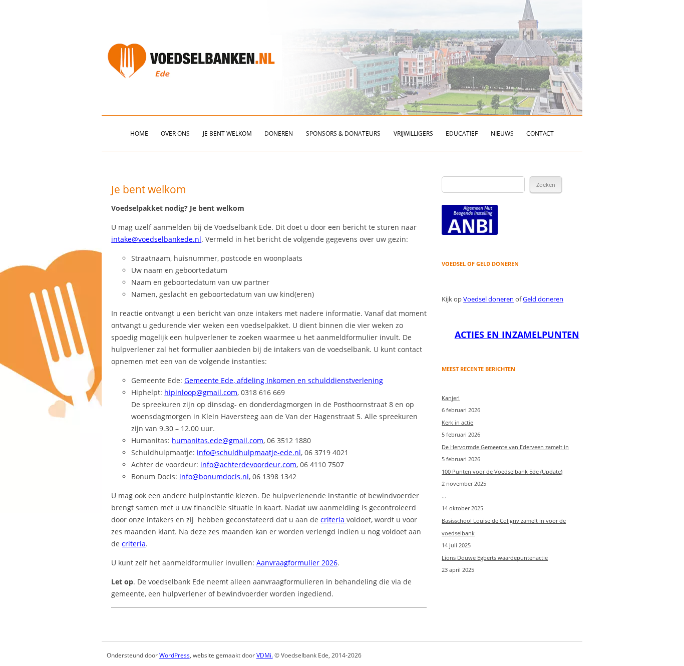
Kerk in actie (457, 422)
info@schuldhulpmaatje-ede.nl (249, 452)
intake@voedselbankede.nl (156, 239)
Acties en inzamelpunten (517, 334)
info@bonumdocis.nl (214, 476)
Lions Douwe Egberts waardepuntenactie (495, 557)
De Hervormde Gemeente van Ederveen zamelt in (505, 447)
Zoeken (545, 184)
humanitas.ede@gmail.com (217, 440)
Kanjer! (451, 398)
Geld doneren (543, 298)
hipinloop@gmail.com (200, 392)
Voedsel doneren (488, 298)
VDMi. (264, 655)
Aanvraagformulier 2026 (296, 562)
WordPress (174, 655)
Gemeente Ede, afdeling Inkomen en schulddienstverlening (283, 380)
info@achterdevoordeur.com (248, 464)
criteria (333, 519)
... (444, 496)
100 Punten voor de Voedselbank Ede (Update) (502, 471)
